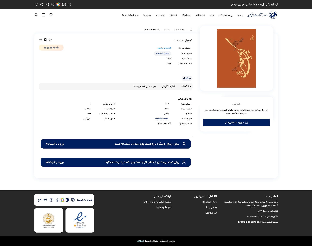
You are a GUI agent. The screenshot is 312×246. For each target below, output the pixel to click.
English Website (130, 15)
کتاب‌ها (240, 15)
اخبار (212, 15)
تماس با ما (160, 15)
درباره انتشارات (209, 202)
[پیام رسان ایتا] (67, 200)
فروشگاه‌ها (200, 15)
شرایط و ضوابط (163, 207)
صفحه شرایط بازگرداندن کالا (157, 202)
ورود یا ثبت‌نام (55, 144)
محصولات (179, 30)
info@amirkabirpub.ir (250, 222)
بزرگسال (187, 78)
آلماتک (140, 241)
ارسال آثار (186, 15)
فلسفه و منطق (151, 30)
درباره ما (147, 15)
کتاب (166, 30)
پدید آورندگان (225, 15)
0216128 (262, 211)
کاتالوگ (173, 15)
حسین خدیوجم (162, 53)
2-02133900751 (255, 216)
